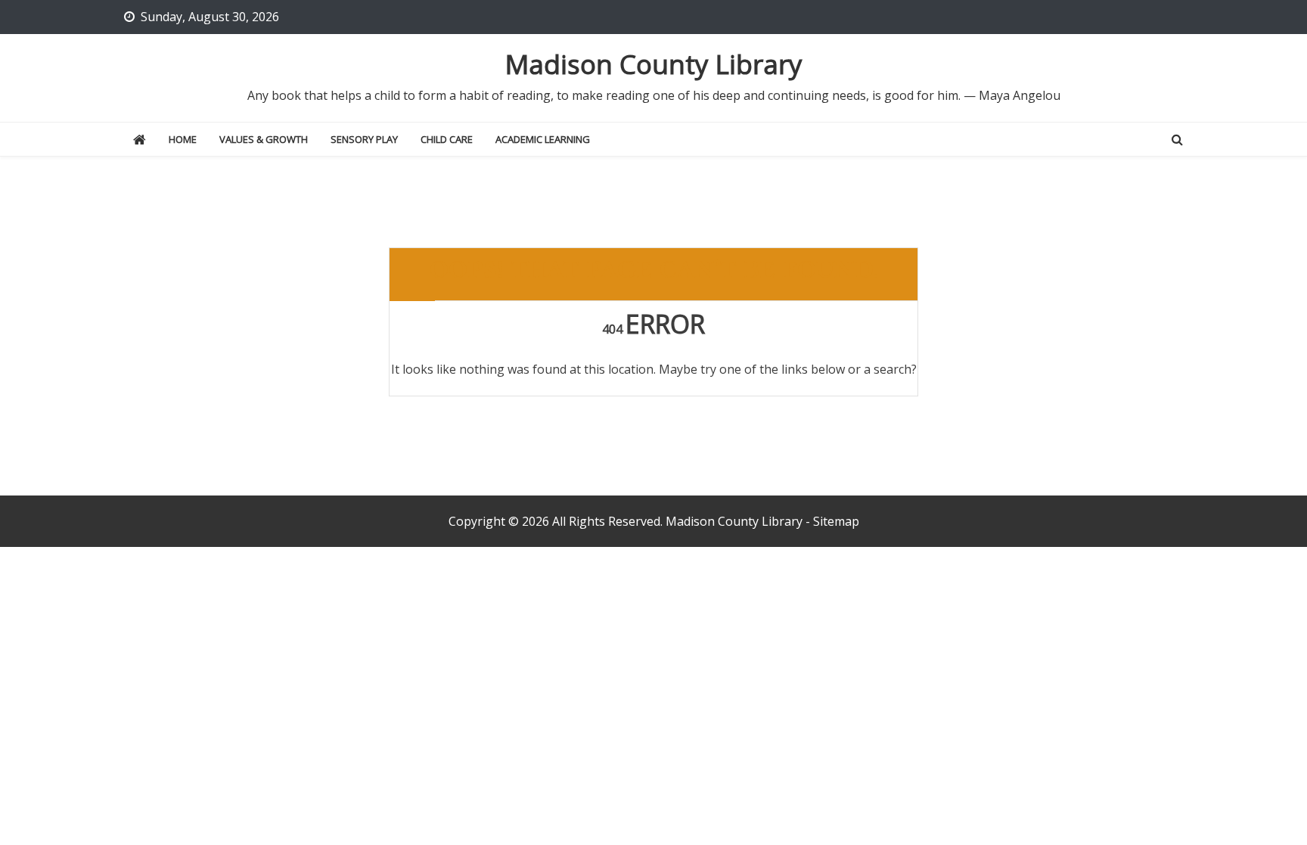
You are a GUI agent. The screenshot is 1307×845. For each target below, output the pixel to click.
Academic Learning (542, 139)
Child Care (447, 139)
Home (183, 139)
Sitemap (836, 521)
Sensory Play (364, 139)
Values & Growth (263, 139)
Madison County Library (654, 64)
